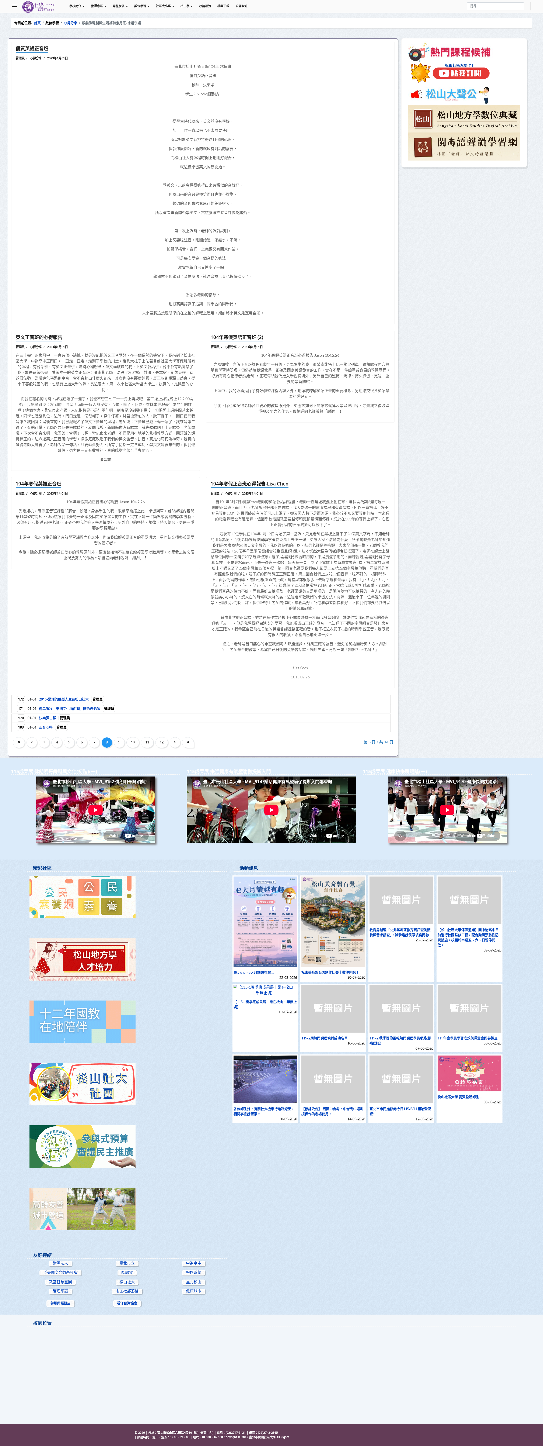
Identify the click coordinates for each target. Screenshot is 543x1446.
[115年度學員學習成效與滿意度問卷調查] (469, 1009)
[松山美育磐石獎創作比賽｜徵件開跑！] (333, 922)
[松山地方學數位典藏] (464, 118)
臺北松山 (193, 1282)
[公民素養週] (127, 897)
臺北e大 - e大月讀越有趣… (254, 973)
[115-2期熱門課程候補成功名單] (333, 1009)
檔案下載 (223, 6)
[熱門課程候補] (464, 51)
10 (133, 742)
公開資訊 (242, 6)
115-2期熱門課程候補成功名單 (324, 1038)
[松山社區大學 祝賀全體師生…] (469, 1073)
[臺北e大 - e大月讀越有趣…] (265, 922)
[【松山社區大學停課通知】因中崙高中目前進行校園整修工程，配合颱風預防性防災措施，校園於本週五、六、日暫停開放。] (469, 900)
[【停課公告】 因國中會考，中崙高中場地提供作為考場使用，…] (333, 1079)
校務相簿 (205, 6)
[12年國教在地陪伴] (127, 1022)
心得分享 (36, 58)
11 (147, 742)
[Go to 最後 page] (188, 742)
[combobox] (495, 6)
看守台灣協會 (127, 1303)
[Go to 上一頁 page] (32, 742)
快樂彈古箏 (48, 718)
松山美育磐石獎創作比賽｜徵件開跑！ (330, 972)
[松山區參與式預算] (127, 1146)
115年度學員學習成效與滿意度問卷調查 (468, 1038)
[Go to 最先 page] (19, 742)
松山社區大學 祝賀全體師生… (460, 1097)
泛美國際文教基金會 (60, 1273)
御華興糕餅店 (60, 1303)
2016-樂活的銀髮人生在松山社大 (64, 699)
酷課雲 (127, 1273)
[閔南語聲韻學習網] (464, 146)
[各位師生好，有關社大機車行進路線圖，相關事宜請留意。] (265, 1080)
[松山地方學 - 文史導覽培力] (127, 959)
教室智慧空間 (60, 1282)
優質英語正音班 (32, 49)
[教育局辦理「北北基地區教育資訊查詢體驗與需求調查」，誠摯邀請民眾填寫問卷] (401, 900)
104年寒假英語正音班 (38, 484)
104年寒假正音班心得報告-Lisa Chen (249, 484)
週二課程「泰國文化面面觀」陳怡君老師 (70, 709)
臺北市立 (127, 1264)
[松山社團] (127, 1084)
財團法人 (60, 1264)
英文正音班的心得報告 (39, 338)
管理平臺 (60, 1291)
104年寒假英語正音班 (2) (237, 338)
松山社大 (127, 1282)
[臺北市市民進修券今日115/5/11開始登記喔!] (401, 1079)
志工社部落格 (127, 1291)
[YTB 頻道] (464, 72)
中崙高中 (193, 1264)
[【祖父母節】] (127, 1209)
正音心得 (46, 727)
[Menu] (14, 6)
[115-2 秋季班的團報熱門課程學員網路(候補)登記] (401, 1009)
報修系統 (193, 1273)
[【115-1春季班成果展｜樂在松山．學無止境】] (265, 990)
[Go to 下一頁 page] (175, 742)
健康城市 (193, 1291)
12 (162, 742)
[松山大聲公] (464, 94)
